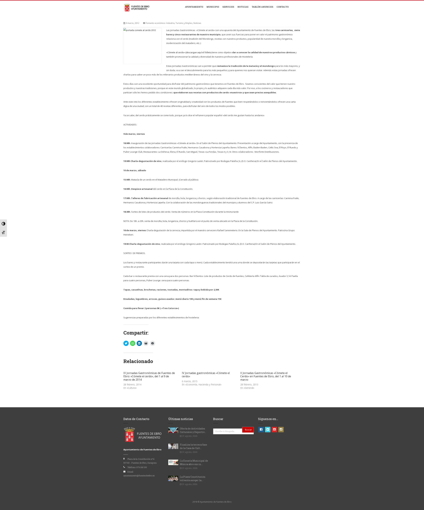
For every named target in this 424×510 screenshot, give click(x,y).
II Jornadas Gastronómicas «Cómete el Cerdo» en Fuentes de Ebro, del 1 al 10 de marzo (265, 376)
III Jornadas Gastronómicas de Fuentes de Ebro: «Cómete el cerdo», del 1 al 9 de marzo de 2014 (149, 376)
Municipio (213, 6)
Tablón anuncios (262, 6)
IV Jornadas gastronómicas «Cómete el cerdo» (206, 374)
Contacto (283, 6)
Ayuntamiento (194, 6)
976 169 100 (141, 467)
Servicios (228, 6)
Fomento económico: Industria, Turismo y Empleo (169, 23)
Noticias (243, 6)
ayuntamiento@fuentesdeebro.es (139, 475)
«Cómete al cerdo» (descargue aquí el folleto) (189, 52)
